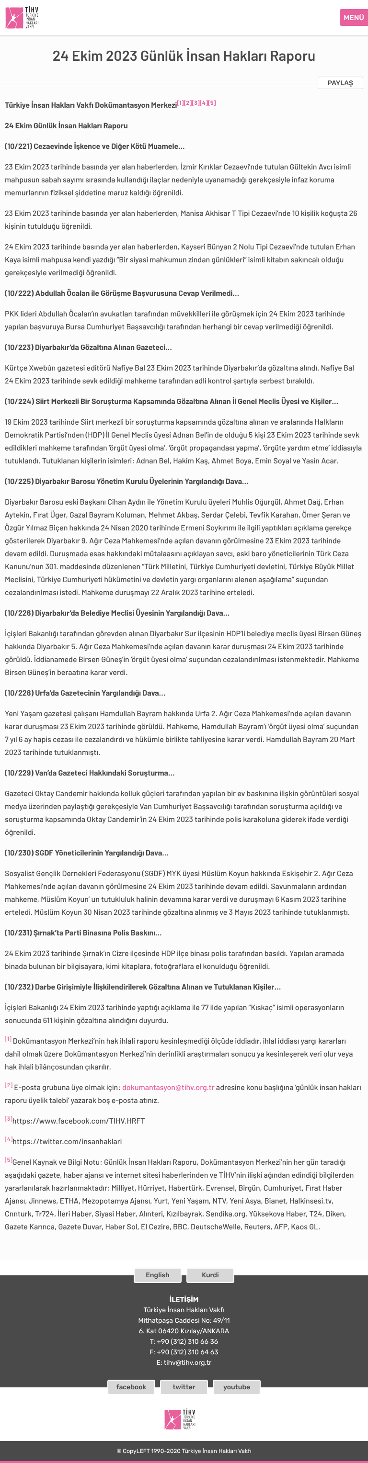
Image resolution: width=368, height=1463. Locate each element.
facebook (131, 1387)
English (158, 1275)
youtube (236, 1387)
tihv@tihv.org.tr (188, 1363)
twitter (183, 1387)
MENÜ (354, 17)
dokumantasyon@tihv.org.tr (168, 1087)
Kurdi (210, 1275)
